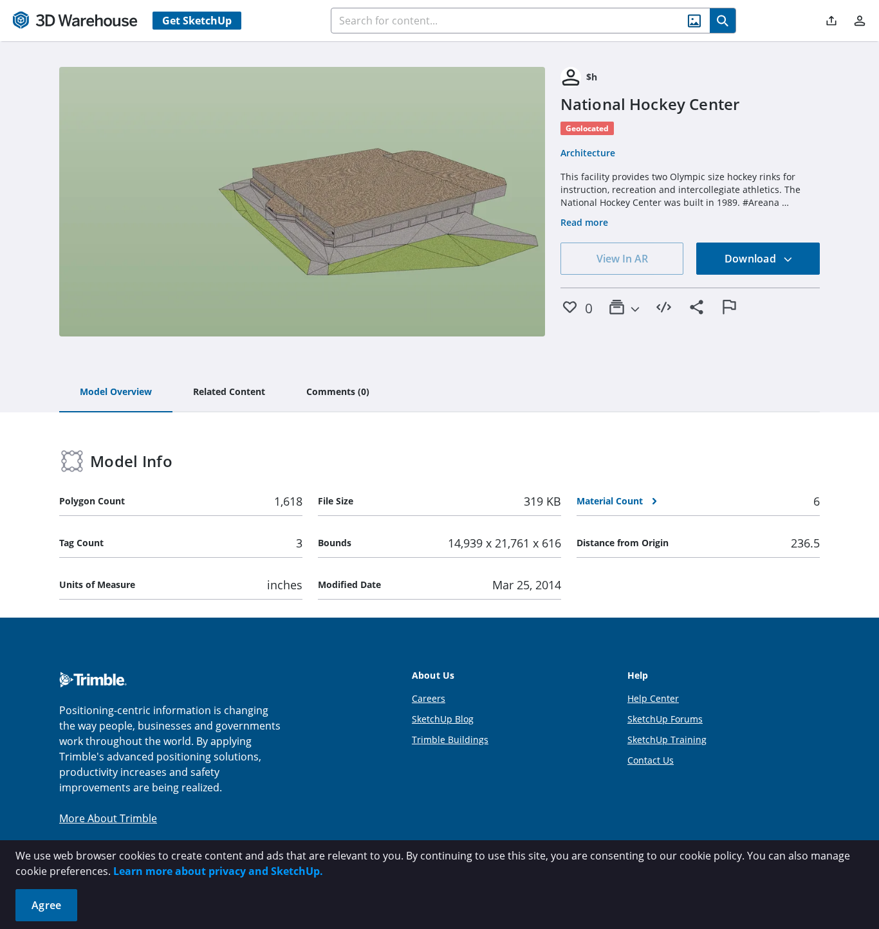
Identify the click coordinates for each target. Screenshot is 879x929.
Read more (584, 222)
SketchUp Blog (443, 719)
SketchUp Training (667, 739)
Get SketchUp (197, 21)
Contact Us (650, 760)
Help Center (653, 698)
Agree (46, 905)
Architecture (587, 153)
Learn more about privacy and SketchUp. (218, 871)
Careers (428, 698)
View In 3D (302, 202)
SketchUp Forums (665, 719)
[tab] (115, 392)
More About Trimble (108, 818)
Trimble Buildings (450, 739)
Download (752, 259)
